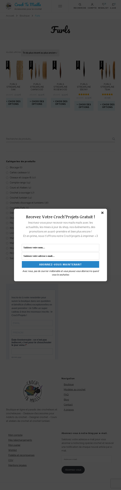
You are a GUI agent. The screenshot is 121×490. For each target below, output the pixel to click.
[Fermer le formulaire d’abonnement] (103, 213)
